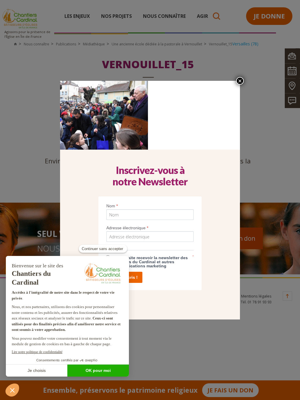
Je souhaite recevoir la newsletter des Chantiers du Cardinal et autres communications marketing (150, 262)
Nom (112, 206)
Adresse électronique (127, 228)
